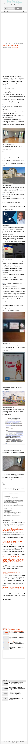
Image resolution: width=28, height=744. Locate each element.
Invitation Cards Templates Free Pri (15, 697)
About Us (5, 741)
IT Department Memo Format (14, 692)
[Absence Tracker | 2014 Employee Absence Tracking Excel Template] (6, 632)
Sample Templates (9, 43)
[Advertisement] (14, 27)
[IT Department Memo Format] (5, 693)
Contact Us (9, 741)
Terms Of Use (22, 741)
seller (9, 628)
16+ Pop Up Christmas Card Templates (16, 641)
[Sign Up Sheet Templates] (6, 646)
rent (6, 628)
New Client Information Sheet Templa (16, 682)
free (5, 628)
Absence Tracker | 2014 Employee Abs (16, 631)
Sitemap (17, 741)
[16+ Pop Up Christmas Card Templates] (6, 642)
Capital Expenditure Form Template (15, 687)
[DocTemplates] (14, 5)
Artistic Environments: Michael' (15, 636)
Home (4, 43)
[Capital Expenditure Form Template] (5, 688)
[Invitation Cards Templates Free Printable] (5, 698)
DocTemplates (17, 742)
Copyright (13, 741)
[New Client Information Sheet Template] (5, 683)
